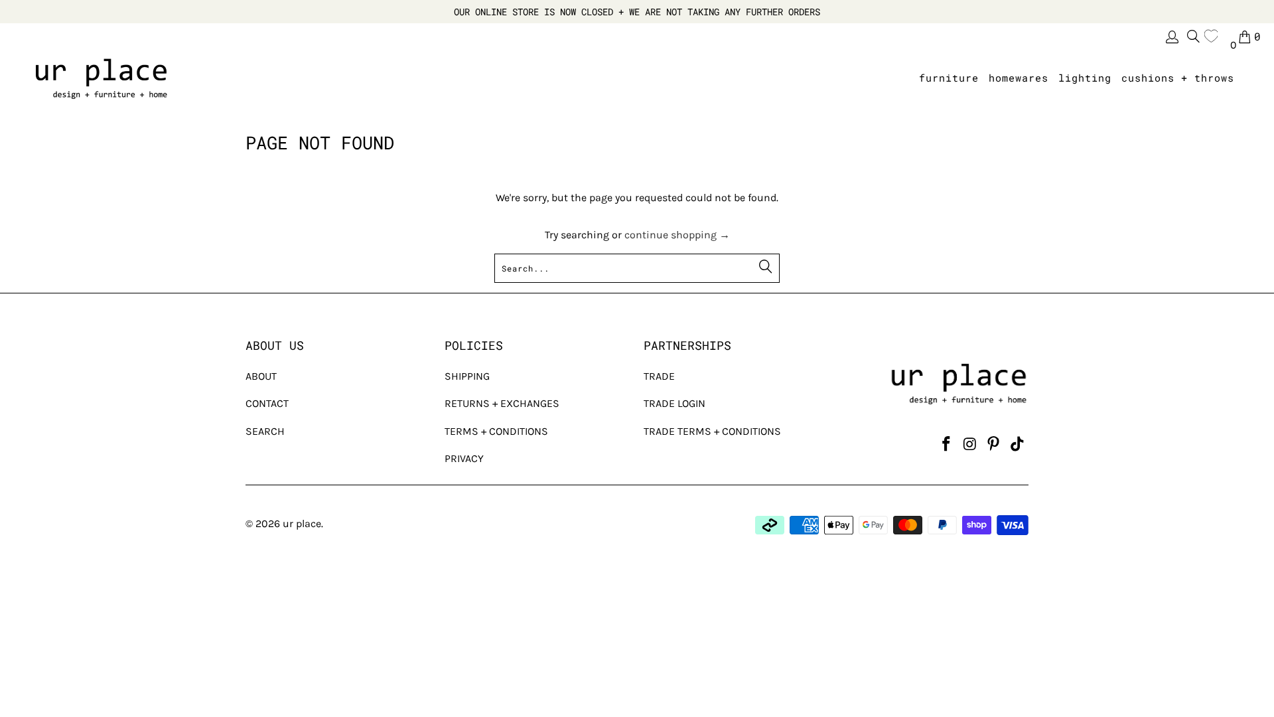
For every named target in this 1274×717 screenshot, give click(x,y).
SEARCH (265, 431)
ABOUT (261, 376)
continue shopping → (677, 234)
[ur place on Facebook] (946, 444)
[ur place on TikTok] (1017, 444)
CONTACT (267, 403)
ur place (302, 523)
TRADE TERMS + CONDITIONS (712, 431)
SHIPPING (467, 376)
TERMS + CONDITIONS (496, 431)
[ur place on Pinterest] (994, 444)
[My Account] (1171, 37)
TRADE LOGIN (674, 403)
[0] (1214, 36)
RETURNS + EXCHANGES (502, 403)
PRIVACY (464, 458)
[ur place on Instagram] (970, 444)
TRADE (659, 376)
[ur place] (101, 78)
